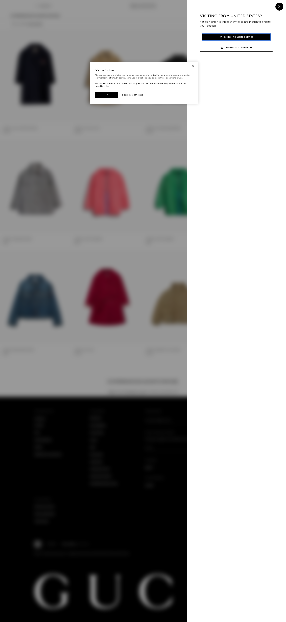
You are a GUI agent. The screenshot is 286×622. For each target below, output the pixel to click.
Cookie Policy (102, 86)
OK (106, 95)
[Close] (279, 7)
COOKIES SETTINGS (132, 95)
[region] (144, 83)
